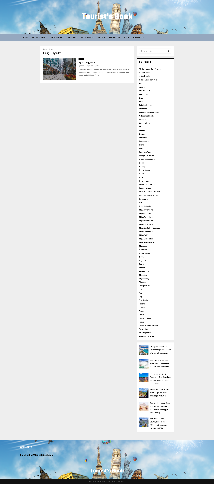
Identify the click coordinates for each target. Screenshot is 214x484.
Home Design (144, 170)
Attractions (57, 37)
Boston (142, 102)
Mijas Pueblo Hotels (147, 242)
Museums (72, 37)
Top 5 (141, 297)
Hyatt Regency (87, 62)
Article (142, 87)
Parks (141, 264)
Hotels (101, 37)
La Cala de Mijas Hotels (148, 195)
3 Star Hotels (144, 73)
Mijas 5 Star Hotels (146, 224)
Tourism (142, 307)
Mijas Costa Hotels (146, 232)
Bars (126, 37)
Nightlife (142, 261)
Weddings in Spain (146, 336)
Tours (141, 311)
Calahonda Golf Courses (149, 112)
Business (143, 109)
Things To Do (144, 286)
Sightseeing (144, 279)
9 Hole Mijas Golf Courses (149, 80)
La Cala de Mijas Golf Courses (151, 192)
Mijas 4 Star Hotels (146, 221)
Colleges (143, 120)
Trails (141, 315)
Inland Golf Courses (147, 185)
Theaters (142, 282)
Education (143, 138)
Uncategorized (145, 333)
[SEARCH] (168, 51)
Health (141, 163)
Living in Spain (145, 206)
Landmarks (114, 37)
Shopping (143, 275)
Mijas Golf (143, 235)
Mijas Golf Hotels (146, 239)
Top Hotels (143, 300)
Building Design (145, 105)
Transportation (145, 318)
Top (140, 289)
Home (25, 37)
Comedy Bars (144, 123)
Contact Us (138, 37)
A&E (140, 83)
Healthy (142, 167)
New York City (144, 253)
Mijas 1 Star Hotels (146, 210)
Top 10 (142, 293)
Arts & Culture (39, 37)
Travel (141, 322)
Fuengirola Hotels (146, 156)
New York (143, 250)
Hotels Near (144, 181)
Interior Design (145, 188)
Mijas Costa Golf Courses (149, 228)
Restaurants (87, 37)
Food (141, 148)
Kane (82, 66)
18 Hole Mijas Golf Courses (150, 69)
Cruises (142, 127)
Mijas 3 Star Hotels (146, 217)
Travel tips (143, 329)
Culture (142, 130)
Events (142, 145)
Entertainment (144, 141)
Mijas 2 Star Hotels (146, 214)
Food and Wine (145, 152)
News (141, 257)
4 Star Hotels (144, 76)
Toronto (142, 304)
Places (142, 268)
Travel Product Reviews (148, 326)
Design (142, 134)
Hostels (142, 174)
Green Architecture (147, 159)
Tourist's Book (107, 16)
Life (140, 203)
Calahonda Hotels (146, 116)
